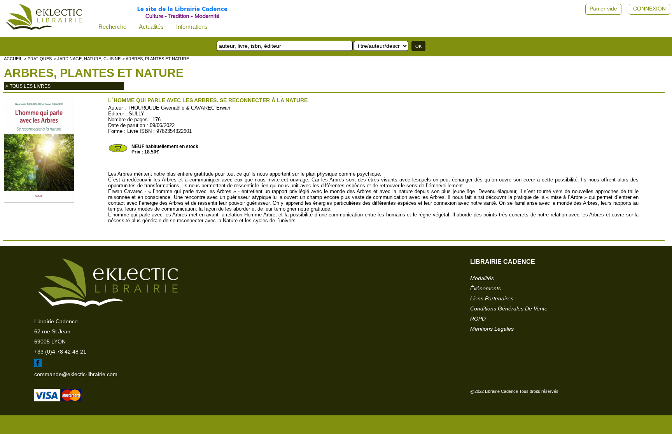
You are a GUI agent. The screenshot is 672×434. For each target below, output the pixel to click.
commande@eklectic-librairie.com (75, 374)
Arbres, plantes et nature (94, 72)
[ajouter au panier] (118, 151)
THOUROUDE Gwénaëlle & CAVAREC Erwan (179, 108)
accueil (13, 58)
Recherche (112, 26)
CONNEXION (649, 8)
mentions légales (492, 329)
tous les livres (30, 86)
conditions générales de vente (509, 308)
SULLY (136, 114)
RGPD (478, 318)
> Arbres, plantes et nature (155, 58)
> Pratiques (38, 58)
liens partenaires (491, 298)
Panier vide (603, 8)
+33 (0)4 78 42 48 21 (60, 352)
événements (485, 288)
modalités (482, 278)
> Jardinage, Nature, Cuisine (87, 58)
